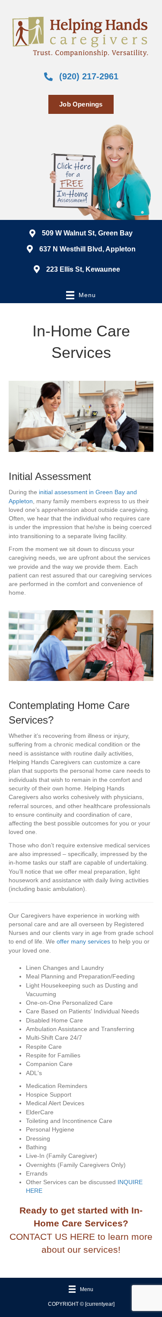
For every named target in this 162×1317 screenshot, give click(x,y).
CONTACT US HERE (52, 1237)
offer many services (83, 941)
